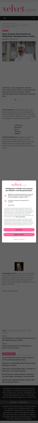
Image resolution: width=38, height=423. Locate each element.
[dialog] (19, 211)
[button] (19, 205)
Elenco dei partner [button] (20, 216)
